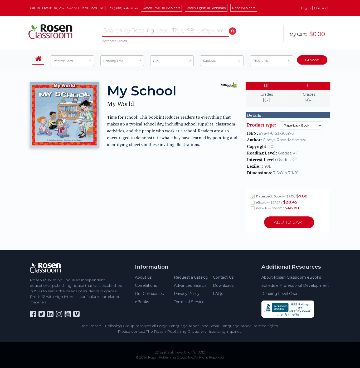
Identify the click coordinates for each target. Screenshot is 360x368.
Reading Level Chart (280, 293)
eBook (276, 202)
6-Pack (277, 207)
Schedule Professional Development (295, 285)
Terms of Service (189, 301)
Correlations (146, 285)
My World (120, 104)
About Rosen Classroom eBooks (291, 277)
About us (143, 277)
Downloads (223, 285)
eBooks (142, 301)
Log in (306, 8)
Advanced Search (114, 40)
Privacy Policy (187, 293)
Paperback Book (281, 195)
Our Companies (149, 293)
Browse (312, 60)
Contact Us (223, 277)
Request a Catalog (191, 277)
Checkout (321, 8)
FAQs (218, 293)
